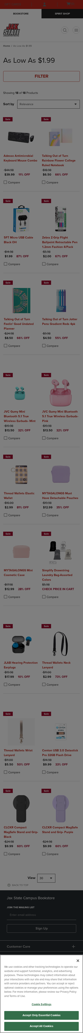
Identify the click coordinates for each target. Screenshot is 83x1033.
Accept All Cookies (41, 1026)
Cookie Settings (42, 1004)
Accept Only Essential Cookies (42, 1015)
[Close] (78, 960)
